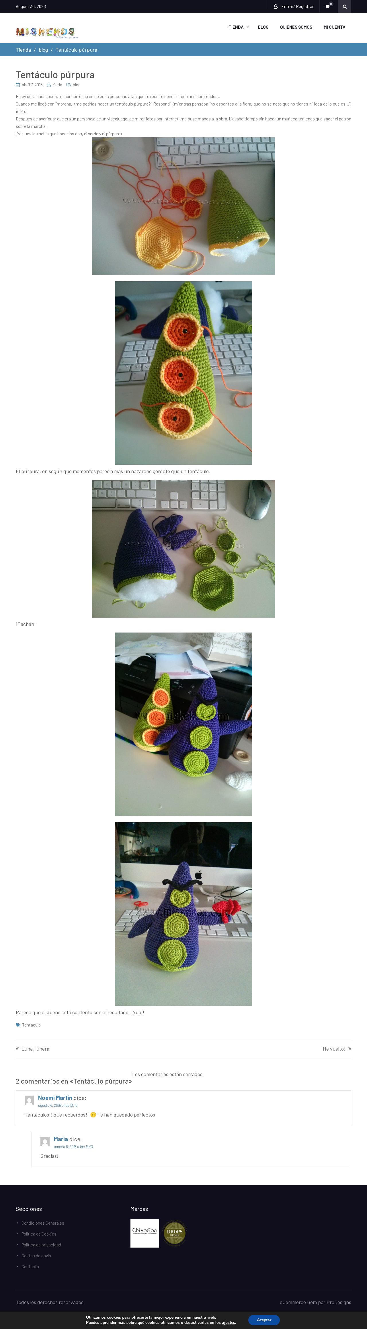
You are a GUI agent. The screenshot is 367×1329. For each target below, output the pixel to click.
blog (77, 84)
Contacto (30, 1266)
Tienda (236, 27)
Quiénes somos (296, 27)
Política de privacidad (41, 1244)
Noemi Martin (55, 1097)
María (57, 84)
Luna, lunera (35, 1049)
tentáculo (31, 1024)
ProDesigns (339, 1302)
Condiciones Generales (43, 1222)
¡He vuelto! (333, 1049)
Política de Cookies (39, 1233)
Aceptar (264, 1320)
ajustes (228, 1322)
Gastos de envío (36, 1255)
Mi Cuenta (334, 27)
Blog (263, 27)
